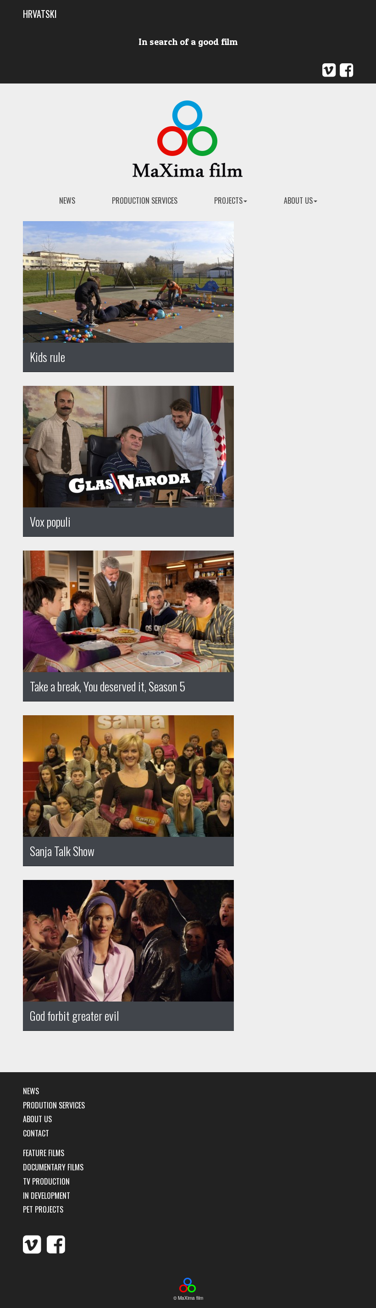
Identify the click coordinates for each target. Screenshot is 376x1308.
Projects (228, 200)
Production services (144, 200)
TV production (46, 1181)
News (31, 1091)
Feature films (43, 1153)
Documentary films (53, 1167)
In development (46, 1196)
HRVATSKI (40, 14)
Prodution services (54, 1105)
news (67, 200)
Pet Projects (43, 1209)
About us (298, 200)
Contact (36, 1133)
